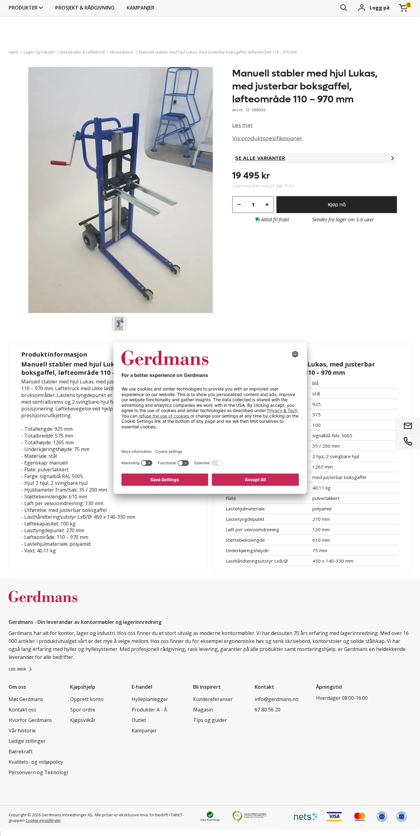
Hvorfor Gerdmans (30, 720)
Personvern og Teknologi (38, 772)
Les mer (242, 125)
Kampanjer (140, 7)
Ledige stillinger (27, 741)
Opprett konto (87, 699)
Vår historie (22, 730)
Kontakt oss (22, 709)
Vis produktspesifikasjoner (267, 138)
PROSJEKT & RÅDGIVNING (84, 7)
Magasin (203, 709)
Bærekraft (21, 751)
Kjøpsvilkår (83, 720)
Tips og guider (210, 720)
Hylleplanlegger (150, 699)
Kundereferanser (213, 699)
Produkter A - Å (149, 709)
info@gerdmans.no (277, 699)
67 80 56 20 (267, 709)
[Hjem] (43, 603)
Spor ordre (82, 709)
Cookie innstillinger (43, 820)
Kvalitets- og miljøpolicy (36, 762)
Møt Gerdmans (26, 699)
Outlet (139, 720)
